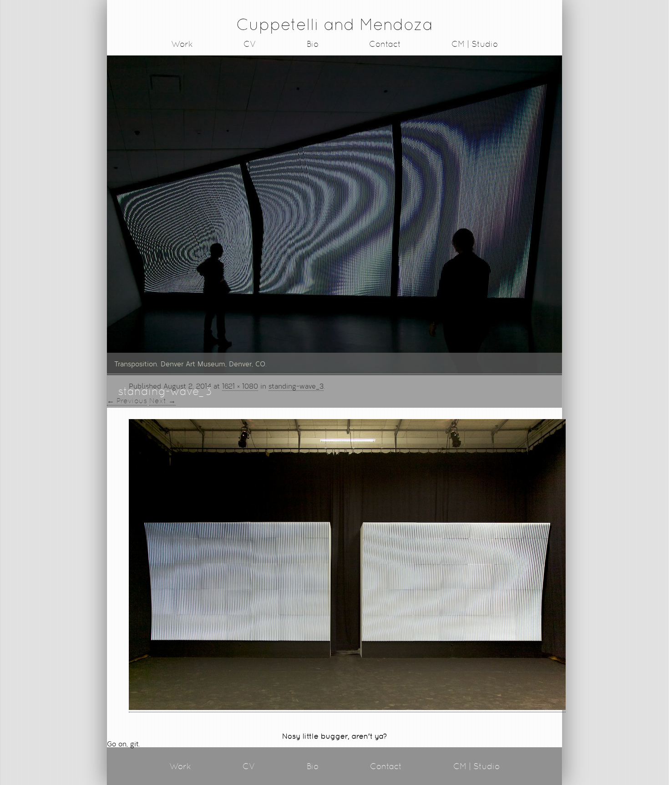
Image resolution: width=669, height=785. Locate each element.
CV (249, 44)
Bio (313, 44)
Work (182, 44)
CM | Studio (474, 44)
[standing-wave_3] (347, 707)
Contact (385, 44)
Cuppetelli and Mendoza (334, 24)
